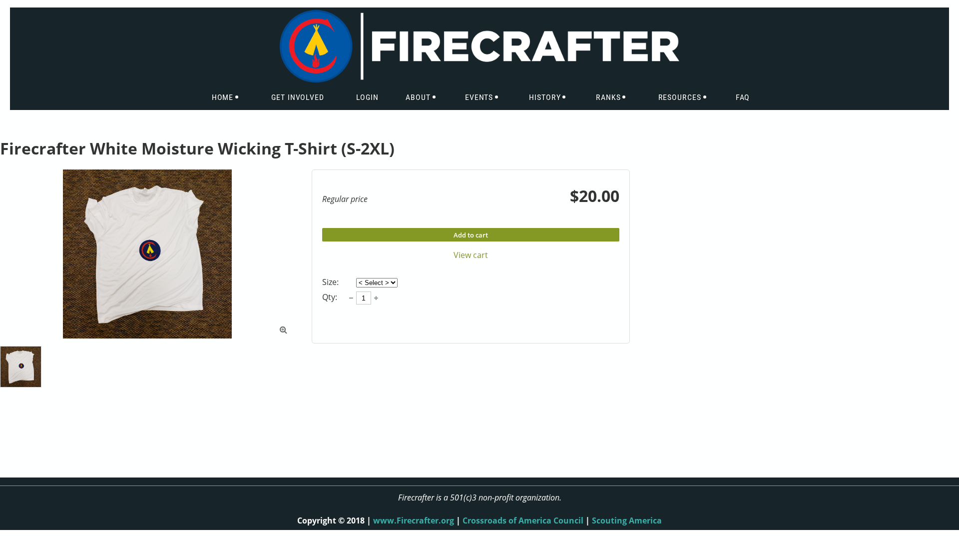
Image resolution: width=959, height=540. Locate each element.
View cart (471, 255)
